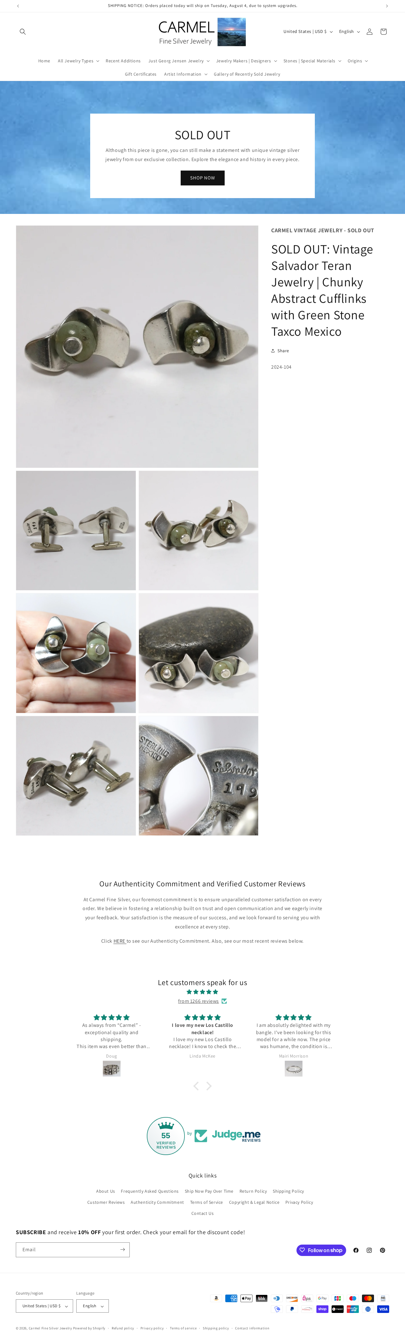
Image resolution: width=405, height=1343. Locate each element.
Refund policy (123, 1328)
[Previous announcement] (18, 6)
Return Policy (253, 1191)
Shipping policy (216, 1328)
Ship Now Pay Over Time (209, 1191)
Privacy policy (152, 1328)
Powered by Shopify (89, 1328)
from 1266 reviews (198, 1001)
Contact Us (202, 1213)
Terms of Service (206, 1202)
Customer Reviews (106, 1202)
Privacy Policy (299, 1202)
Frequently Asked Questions (150, 1191)
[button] (23, 32)
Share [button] (283, 350)
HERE (120, 941)
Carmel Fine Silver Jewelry (50, 1328)
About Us (105, 1191)
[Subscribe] (122, 1249)
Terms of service (183, 1328)
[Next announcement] (387, 6)
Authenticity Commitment (157, 1202)
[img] (202, 992)
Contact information (252, 1328)
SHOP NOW (202, 178)
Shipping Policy (288, 1191)
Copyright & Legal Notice (254, 1202)
